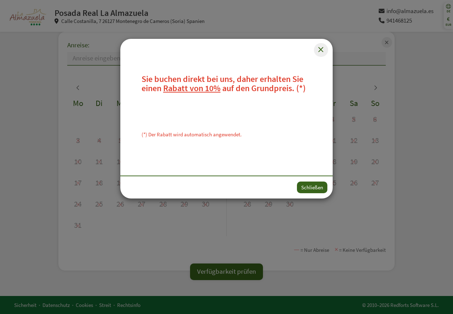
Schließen (312, 187)
